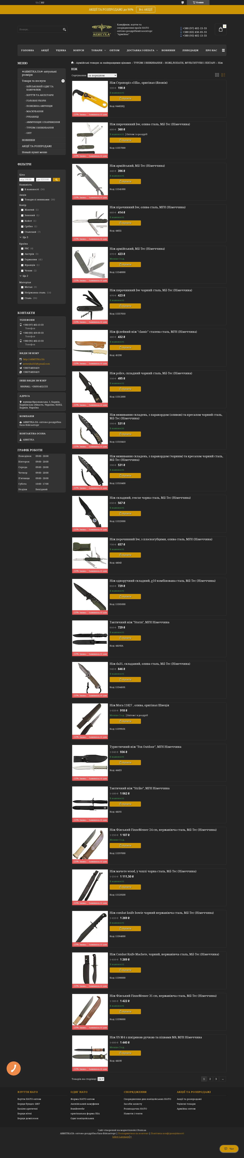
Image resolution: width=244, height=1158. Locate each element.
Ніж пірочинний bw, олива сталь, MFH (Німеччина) (147, 207)
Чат (232, 1148)
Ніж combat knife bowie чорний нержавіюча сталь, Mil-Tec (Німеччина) (162, 913)
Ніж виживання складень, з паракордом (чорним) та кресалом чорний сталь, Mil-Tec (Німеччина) (166, 458)
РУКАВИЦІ (32, 116)
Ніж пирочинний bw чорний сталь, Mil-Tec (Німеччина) (151, 290)
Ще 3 (25, 237)
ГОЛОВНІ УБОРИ (36, 100)
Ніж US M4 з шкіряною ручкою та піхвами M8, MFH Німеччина (156, 1037)
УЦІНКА (61, 50)
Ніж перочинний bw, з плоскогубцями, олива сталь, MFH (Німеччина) (161, 539)
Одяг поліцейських (82, 1118)
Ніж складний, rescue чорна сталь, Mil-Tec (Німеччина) (150, 498)
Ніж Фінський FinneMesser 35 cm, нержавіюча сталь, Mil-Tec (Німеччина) (163, 996)
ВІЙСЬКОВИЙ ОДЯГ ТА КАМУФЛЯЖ (39, 88)
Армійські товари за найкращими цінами (103, 62)
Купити (127, 98)
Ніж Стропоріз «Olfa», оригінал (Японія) (138, 83)
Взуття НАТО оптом (29, 1099)
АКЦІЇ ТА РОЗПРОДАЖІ (37, 146)
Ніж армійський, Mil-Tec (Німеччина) (137, 166)
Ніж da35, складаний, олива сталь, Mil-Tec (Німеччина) (150, 664)
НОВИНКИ (168, 50)
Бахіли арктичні (28, 1108)
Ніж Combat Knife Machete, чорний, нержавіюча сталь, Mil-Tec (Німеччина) (164, 954)
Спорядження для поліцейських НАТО (147, 1099)
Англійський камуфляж (85, 1103)
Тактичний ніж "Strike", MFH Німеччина (140, 788)
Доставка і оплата (140, 50)
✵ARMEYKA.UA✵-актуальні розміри (39, 73)
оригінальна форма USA (85, 1113)
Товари (96, 50)
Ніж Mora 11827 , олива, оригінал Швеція (139, 705)
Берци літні (25, 1113)
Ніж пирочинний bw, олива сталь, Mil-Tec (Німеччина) (150, 124)
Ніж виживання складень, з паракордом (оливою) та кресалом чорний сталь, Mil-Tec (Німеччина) (166, 416)
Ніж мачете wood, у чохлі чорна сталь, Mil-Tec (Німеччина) (153, 871)
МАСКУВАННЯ (34, 111)
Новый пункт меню (34, 152)
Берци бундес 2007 (29, 1103)
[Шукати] (64, 29)
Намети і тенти (133, 1113)
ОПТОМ (114, 50)
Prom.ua (141, 1130)
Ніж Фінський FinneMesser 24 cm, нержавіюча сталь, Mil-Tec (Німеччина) (163, 830)
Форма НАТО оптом (83, 1099)
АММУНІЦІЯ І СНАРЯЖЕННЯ (43, 122)
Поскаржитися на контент (133, 1133)
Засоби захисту (133, 1103)
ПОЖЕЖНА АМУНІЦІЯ (39, 106)
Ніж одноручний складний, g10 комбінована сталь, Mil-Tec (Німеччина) (162, 581)
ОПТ (29, 133)
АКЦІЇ (45, 50)
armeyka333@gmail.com (36, 363)
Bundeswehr (77, 1108)
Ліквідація (190, 50)
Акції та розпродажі (189, 1099)
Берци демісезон (28, 1118)
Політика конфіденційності (167, 1133)
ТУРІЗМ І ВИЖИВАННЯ (148, 62)
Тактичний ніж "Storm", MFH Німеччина (139, 622)
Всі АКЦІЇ (145, 9)
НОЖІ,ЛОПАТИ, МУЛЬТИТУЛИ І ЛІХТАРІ (190, 62)
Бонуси (78, 50)
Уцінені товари (186, 1103)
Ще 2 (25, 276)
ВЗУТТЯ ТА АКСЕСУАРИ (40, 95)
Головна (27, 50)
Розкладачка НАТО (135, 1108)
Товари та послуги (34, 80)
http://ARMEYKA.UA (33, 359)
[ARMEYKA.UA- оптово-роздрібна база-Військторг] (102, 29)
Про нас (211, 50)
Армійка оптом (186, 1108)
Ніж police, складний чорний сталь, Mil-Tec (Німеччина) (151, 373)
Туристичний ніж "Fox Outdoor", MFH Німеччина (145, 747)
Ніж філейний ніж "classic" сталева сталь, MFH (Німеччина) (153, 332)
